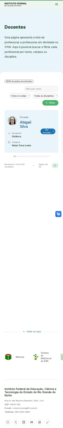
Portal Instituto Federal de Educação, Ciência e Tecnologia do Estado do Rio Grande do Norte (19, 4)
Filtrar (50, 102)
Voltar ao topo (33, 331)
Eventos (60, 3)
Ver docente (48, 131)
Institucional (61, 2)
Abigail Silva (25, 124)
